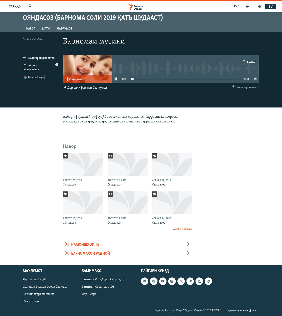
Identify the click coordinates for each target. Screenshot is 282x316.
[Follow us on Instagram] (172, 281)
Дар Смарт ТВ (91, 294)
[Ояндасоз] (83, 164)
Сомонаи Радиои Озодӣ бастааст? (45, 287)
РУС (236, 6)
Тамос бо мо (31, 301)
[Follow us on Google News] (144, 281)
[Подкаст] (208, 281)
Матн (46, 28)
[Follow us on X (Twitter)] (181, 281)
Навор (30, 28)
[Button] (39, 58)
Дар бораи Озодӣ (34, 279)
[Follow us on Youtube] (163, 281)
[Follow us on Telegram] (190, 281)
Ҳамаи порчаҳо (182, 228)
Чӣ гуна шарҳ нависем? (39, 294)
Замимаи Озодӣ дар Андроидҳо (103, 279)
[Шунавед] (259, 6)
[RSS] (199, 281)
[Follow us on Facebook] (153, 281)
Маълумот (64, 28)
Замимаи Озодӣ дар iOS (98, 287)
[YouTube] (248, 6)
